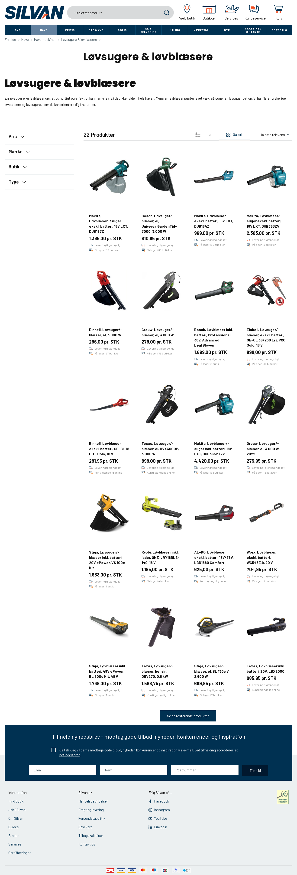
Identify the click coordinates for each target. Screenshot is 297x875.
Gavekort (85, 827)
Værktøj (201, 30)
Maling (174, 30)
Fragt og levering (91, 810)
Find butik (15, 801)
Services (15, 844)
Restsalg (279, 30)
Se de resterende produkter (188, 716)
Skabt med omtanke (253, 30)
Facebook (161, 801)
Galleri (237, 134)
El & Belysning (148, 30)
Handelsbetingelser (93, 801)
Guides (13, 827)
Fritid (70, 30)
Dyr (227, 30)
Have (44, 30)
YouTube (160, 818)
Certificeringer (19, 853)
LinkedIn (160, 827)
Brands (13, 835)
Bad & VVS (96, 30)
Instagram (162, 810)
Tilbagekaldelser (90, 835)
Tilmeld (255, 770)
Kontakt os (86, 844)
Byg (17, 30)
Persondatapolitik (91, 818)
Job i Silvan (17, 810)
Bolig (122, 30)
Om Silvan (15, 818)
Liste (207, 134)
